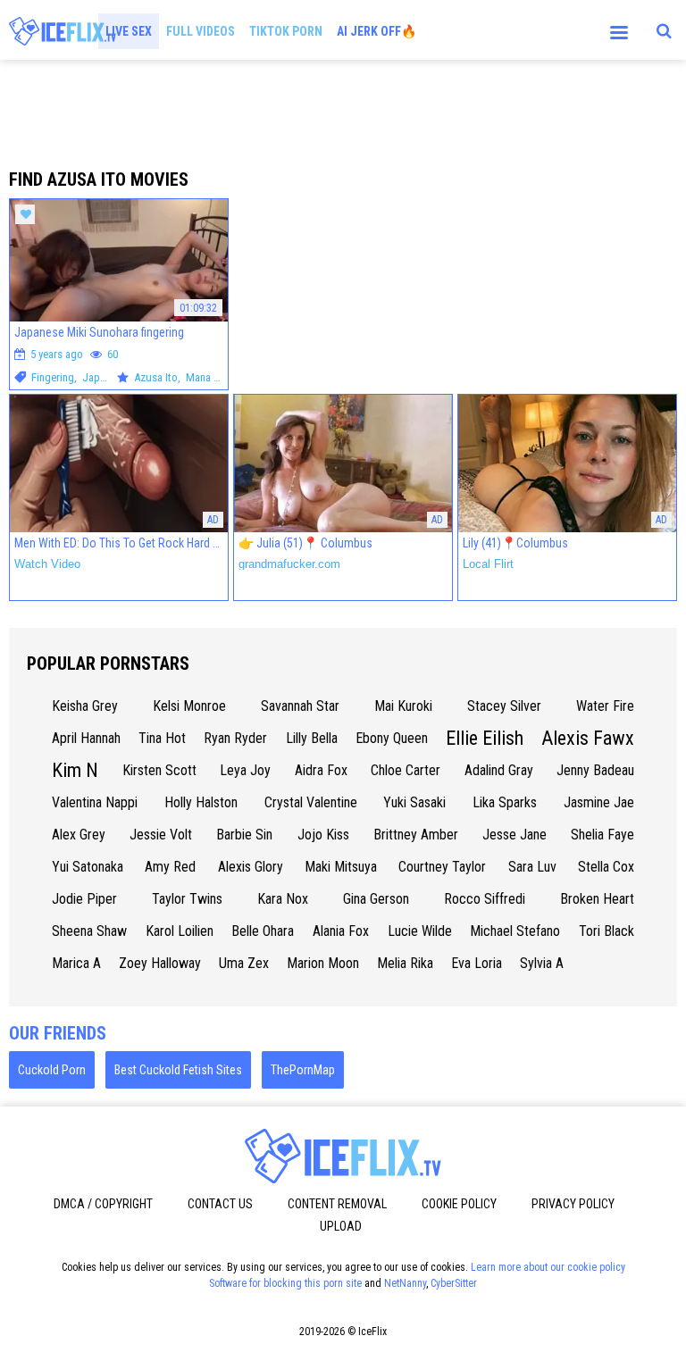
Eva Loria (476, 963)
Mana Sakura (216, 377)
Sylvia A (542, 963)
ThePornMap (303, 1070)
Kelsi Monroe (189, 705)
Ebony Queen (392, 738)
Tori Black (606, 931)
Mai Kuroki (403, 705)
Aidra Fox (321, 770)
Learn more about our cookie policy (548, 1267)
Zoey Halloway (160, 963)
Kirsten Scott (159, 770)
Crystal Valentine (310, 802)
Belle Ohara (262, 931)
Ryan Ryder (235, 738)
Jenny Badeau (595, 770)
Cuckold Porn (52, 1070)
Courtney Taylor (442, 866)
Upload (341, 1226)
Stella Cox (606, 866)
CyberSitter (454, 1283)
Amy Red (170, 866)
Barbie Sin (244, 834)
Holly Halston (201, 802)
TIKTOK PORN (285, 31)
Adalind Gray (498, 770)
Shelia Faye (602, 834)
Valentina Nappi (95, 802)
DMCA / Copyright (103, 1204)
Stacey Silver (504, 705)
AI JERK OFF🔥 (376, 31)
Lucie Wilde (420, 931)
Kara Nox (282, 898)
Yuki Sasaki (414, 802)
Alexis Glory (250, 866)
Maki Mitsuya (341, 866)
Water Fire (605, 705)
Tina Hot (162, 738)
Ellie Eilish (484, 738)
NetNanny (405, 1283)
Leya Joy (245, 770)
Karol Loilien (179, 931)
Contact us (220, 1204)
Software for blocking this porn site (285, 1283)
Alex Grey (78, 834)
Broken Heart (597, 898)
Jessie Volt (161, 834)
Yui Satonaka (87, 866)
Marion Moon (323, 963)
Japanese (104, 377)
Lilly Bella (312, 738)
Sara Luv (532, 866)
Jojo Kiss (323, 834)
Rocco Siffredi (484, 898)
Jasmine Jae (599, 802)
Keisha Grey (85, 705)
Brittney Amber (415, 834)
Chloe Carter (405, 770)
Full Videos (200, 31)
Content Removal (337, 1204)
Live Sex (128, 31)
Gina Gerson (376, 898)
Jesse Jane (514, 834)
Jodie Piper (84, 898)
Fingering (52, 377)
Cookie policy (459, 1204)
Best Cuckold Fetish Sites (178, 1070)
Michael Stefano (515, 931)
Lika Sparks (505, 802)
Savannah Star (300, 705)
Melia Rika (405, 963)
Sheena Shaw (89, 931)
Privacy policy (573, 1204)
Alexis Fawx (587, 738)
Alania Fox (341, 931)
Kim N (75, 770)
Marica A (76, 963)
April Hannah (86, 738)
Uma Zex (244, 963)
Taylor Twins (187, 898)
